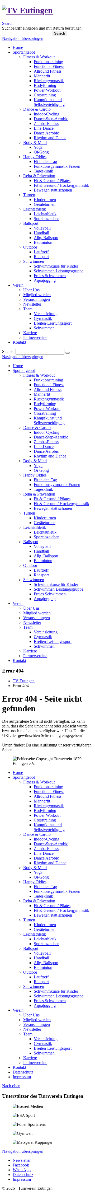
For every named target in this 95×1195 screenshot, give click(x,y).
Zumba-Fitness (46, 442)
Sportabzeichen (46, 537)
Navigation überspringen (22, 38)
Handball (41, 551)
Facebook (21, 1165)
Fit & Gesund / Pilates (52, 499)
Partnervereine (35, 655)
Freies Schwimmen (50, 594)
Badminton (43, 560)
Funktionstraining (48, 380)
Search (7, 23)
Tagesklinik (43, 489)
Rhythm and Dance (50, 456)
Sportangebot (24, 370)
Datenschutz (23, 1072)
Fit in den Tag (45, 480)
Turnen (29, 513)
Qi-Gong (41, 470)
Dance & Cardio (37, 427)
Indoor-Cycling (46, 432)
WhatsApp (22, 1170)
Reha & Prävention (39, 494)
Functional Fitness (49, 384)
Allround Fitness (47, 389)
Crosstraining (45, 413)
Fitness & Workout (39, 375)
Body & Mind (35, 461)
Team (27, 627)
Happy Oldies (34, 475)
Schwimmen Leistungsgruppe (58, 589)
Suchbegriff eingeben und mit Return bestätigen (42, 28)
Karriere (30, 651)
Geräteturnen (44, 522)
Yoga (38, 465)
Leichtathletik (34, 527)
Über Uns (31, 608)
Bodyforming (45, 404)
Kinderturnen (45, 518)
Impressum (22, 1077)
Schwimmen (33, 579)
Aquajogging (45, 598)
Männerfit (42, 394)
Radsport (41, 575)
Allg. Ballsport (46, 556)
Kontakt (19, 660)
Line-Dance (44, 446)
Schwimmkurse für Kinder (56, 584)
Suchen (8, 351)
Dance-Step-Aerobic (51, 437)
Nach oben (11, 1086)
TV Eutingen (24, 681)
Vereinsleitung (46, 632)
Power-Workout (47, 408)
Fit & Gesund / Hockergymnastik (61, 503)
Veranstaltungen (36, 617)
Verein (18, 603)
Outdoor (30, 565)
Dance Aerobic (46, 451)
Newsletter (32, 622)
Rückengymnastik (49, 399)
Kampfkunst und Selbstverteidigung (49, 420)
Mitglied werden (37, 613)
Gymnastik (43, 636)
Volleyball (42, 546)
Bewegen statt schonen (53, 508)
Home (18, 365)
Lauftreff (41, 570)
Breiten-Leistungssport (53, 641)
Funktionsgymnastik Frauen (57, 484)
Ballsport (30, 541)
